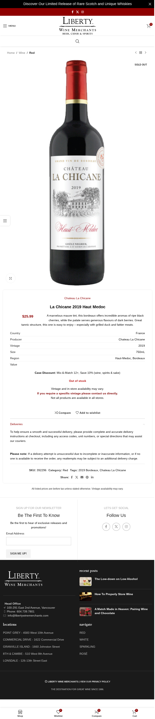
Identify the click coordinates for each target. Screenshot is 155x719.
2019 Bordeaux (88, 470)
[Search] (77, 41)
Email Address (15, 533)
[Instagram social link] (82, 12)
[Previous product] (135, 52)
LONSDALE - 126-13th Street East (25, 660)
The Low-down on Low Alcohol (116, 579)
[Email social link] (82, 477)
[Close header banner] (150, 4)
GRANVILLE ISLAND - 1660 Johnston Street (31, 646)
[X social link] (77, 12)
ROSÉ (83, 653)
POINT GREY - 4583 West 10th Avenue (28, 632)
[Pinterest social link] (87, 477)
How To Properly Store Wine (114, 594)
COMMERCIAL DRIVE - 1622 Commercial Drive (33, 639)
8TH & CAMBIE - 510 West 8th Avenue (27, 653)
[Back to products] (140, 52)
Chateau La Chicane (77, 298)
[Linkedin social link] (92, 477)
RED (82, 632)
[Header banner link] (77, 4)
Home (11, 52)
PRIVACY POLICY (101, 681)
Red (32, 52)
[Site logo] (77, 25)
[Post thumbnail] (86, 581)
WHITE (84, 639)
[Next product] (145, 52)
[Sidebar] (5, 221)
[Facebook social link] (72, 12)
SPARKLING (87, 646)
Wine (22, 52)
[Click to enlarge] (10, 278)
